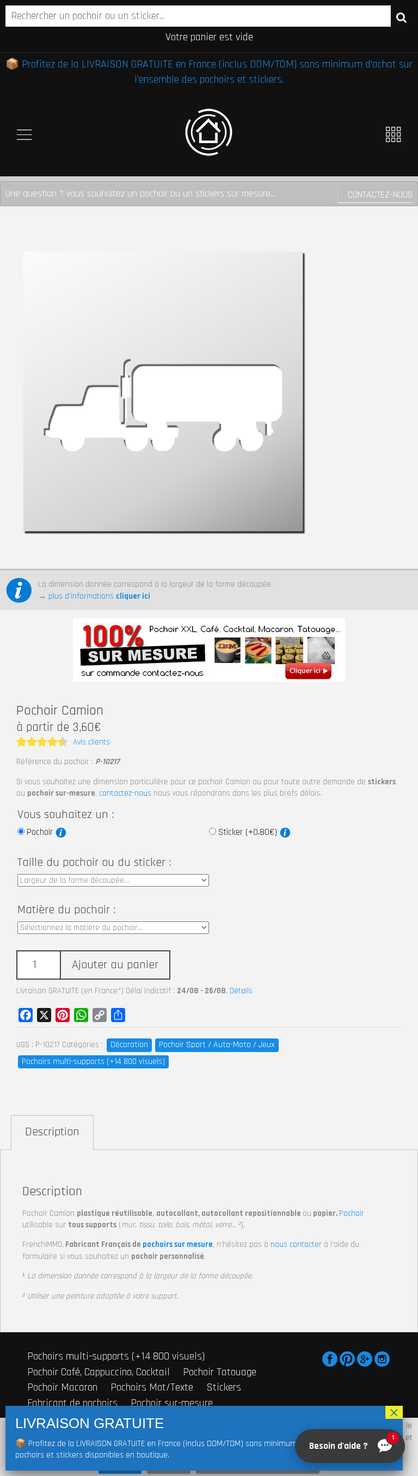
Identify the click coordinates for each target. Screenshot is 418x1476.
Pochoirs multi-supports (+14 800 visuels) (93, 1061)
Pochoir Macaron (62, 1387)
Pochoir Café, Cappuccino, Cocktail (98, 1372)
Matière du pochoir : (66, 910)
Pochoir (41, 832)
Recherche (401, 17)
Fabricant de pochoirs (72, 1403)
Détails (241, 991)
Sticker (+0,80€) (249, 832)
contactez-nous (125, 793)
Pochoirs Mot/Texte (151, 1387)
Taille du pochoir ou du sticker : (94, 863)
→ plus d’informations (94, 596)
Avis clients (91, 742)
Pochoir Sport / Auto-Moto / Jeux (217, 1044)
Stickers (223, 1387)
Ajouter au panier (115, 965)
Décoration (129, 1044)
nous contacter (296, 1244)
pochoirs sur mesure (178, 1244)
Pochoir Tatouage (219, 1372)
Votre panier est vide (209, 37)
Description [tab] (52, 1132)
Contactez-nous (380, 194)
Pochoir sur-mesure (172, 1403)
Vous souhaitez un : (65, 815)
